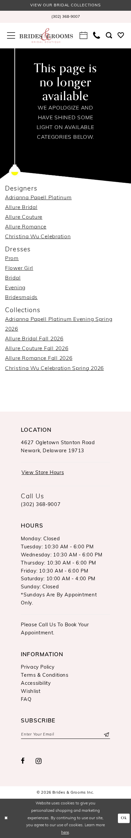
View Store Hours (42, 472)
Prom (12, 258)
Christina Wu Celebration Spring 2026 (54, 368)
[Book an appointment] (83, 35)
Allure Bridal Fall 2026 (34, 339)
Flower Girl (19, 268)
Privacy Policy (37, 667)
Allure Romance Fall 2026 (38, 358)
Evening (15, 288)
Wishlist (30, 691)
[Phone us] (96, 35)
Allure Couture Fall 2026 (36, 348)
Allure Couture (23, 217)
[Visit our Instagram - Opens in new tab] (39, 761)
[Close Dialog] (6, 818)
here (65, 833)
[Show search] (109, 35)
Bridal (12, 278)
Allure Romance (25, 227)
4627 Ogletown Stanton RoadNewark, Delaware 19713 (58, 447)
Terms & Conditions (44, 675)
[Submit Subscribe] (106, 734)
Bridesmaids (21, 297)
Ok (124, 818)
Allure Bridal (21, 207)
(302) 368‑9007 (40, 504)
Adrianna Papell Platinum (38, 198)
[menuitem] (65, 17)
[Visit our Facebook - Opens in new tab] (23, 761)
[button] (11, 35)
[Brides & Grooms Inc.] (46, 35)
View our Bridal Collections (65, 5)
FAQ (26, 699)
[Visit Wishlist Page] (121, 35)
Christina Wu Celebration (38, 237)
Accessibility (36, 683)
